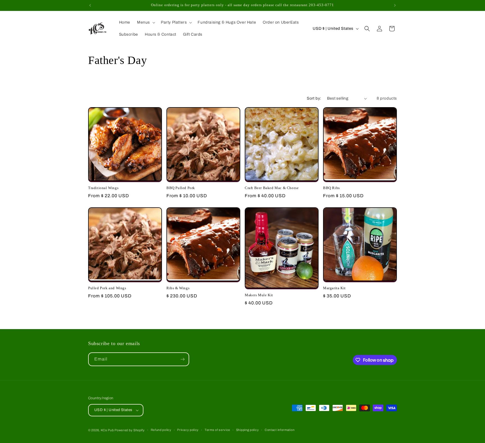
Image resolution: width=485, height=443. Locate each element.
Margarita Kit (334, 288)
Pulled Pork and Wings (107, 288)
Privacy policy (188, 429)
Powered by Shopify (130, 430)
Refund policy (161, 429)
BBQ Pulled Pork (180, 188)
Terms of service (217, 429)
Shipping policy (247, 429)
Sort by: (314, 98)
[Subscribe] (182, 359)
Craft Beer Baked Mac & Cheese (272, 188)
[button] (145, 22)
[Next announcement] (395, 5)
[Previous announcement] (90, 5)
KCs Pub (108, 430)
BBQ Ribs (331, 188)
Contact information (279, 429)
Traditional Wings (103, 188)
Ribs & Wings (177, 288)
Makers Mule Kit (259, 295)
